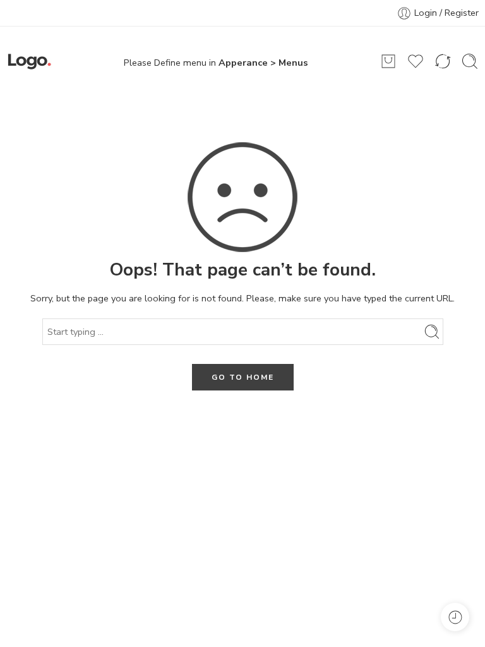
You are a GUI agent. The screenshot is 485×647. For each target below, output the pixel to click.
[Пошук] (470, 61)
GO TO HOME (243, 377)
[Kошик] (388, 61)
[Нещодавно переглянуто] (455, 617)
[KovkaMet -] (29, 61)
